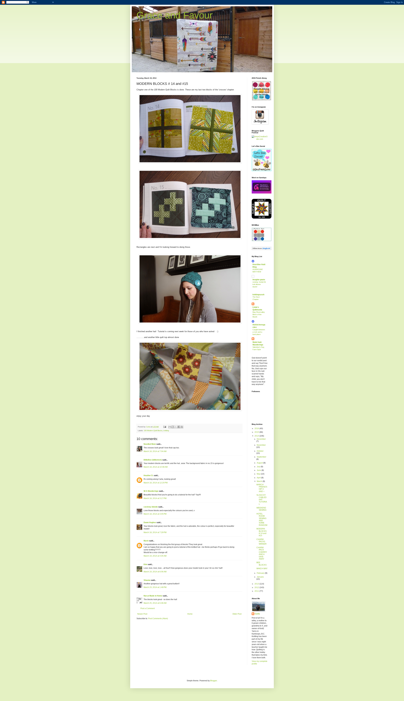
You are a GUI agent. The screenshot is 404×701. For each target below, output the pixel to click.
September (261, 457)
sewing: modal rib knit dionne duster (259, 284)
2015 (257, 432)
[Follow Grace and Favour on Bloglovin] (261, 249)
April (259, 478)
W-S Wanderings (151, 491)
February (261, 573)
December (261, 439)
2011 (257, 591)
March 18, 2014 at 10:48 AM (156, 467)
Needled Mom (150, 444)
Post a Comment (147, 608)
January (260, 577)
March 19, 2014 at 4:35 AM (155, 556)
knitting (166, 430)
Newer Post (142, 614)
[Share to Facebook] (178, 426)
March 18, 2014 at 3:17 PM (155, 498)
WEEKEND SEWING (261, 509)
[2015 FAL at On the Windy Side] (261, 100)
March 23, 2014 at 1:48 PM (155, 587)
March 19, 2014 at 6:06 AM (155, 572)
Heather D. (148, 475)
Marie (146, 541)
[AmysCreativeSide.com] (259, 139)
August (260, 463)
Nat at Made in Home (153, 596)
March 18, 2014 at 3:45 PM (155, 514)
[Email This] (169, 426)
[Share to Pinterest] (181, 426)
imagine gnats (258, 280)
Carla (257, 614)
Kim (145, 564)
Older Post (236, 614)
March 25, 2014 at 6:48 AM (155, 603)
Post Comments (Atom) (158, 618)
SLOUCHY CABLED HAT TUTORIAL (261, 499)
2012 (257, 587)
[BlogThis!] (172, 426)
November (261, 445)
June (259, 470)
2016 (257, 428)
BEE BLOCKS (261, 563)
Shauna (147, 580)
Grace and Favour (175, 15)
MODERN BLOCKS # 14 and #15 (261, 532)
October (260, 451)
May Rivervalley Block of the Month (258, 314)
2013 (257, 584)
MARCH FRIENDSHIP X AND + (261, 488)
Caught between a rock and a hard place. (258, 332)
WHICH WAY (261, 568)
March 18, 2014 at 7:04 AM (155, 451)
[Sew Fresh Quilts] (261, 170)
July (259, 467)
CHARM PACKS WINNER (261, 541)
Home (190, 614)
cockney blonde (151, 507)
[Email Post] (165, 427)
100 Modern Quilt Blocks (153, 430)
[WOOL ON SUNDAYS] (261, 193)
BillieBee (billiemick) (153, 460)
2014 (257, 436)
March (260, 481)
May (259, 474)
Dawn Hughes (150, 522)
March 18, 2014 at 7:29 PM (155, 532)
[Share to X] (175, 426)
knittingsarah (258, 294)
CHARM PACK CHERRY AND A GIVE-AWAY (261, 553)
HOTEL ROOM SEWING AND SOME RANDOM (261, 519)
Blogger (213, 681)
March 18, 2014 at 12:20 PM (156, 483)
